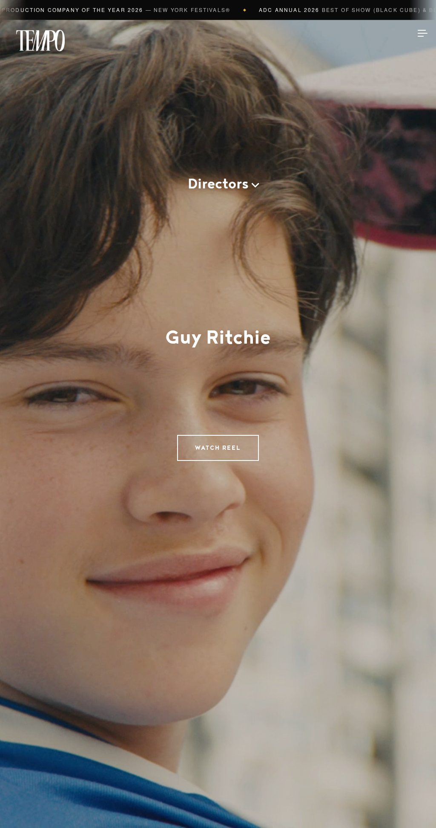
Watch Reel (218, 448)
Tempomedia (40, 40)
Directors (218, 184)
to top (414, 806)
